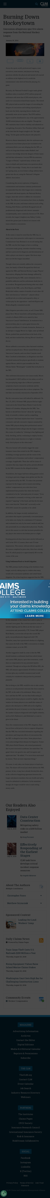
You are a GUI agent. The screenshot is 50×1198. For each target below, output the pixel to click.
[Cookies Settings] (4, 1193)
